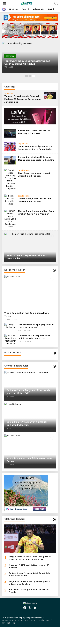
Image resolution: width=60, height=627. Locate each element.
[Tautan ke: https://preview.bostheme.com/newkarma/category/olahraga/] (54, 519)
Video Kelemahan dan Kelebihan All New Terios (26, 314)
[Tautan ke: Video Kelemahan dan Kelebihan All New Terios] (30, 292)
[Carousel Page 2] (30, 76)
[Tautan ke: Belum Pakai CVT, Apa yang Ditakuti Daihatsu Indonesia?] (10, 325)
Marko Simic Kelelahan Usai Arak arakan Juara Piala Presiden (36, 212)
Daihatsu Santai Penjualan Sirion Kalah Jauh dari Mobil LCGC (34, 336)
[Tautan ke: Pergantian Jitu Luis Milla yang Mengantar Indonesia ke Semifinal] (10, 159)
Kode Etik (21, 620)
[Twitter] (30, 608)
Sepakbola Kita (24, 170)
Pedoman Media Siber (40, 620)
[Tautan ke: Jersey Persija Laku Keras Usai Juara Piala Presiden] (10, 199)
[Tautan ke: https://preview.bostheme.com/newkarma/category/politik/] (54, 353)
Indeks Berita (8, 620)
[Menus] (4, 3)
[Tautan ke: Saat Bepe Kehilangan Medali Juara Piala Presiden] (10, 179)
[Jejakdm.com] (30, 3)
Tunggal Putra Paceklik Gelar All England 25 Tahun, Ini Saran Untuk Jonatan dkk (22, 99)
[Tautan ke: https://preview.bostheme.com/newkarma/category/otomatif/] (54, 270)
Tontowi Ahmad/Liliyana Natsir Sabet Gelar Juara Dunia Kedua (27, 62)
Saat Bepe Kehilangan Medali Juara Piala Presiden (34, 174)
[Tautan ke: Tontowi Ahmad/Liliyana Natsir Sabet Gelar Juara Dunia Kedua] (10, 146)
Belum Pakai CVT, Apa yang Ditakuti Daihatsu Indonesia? (36, 325)
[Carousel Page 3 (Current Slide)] (33, 76)
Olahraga (10, 56)
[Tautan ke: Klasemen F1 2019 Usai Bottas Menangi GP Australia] (10, 133)
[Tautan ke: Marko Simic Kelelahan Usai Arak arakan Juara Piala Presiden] (10, 218)
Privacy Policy (8, 623)
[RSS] (35, 608)
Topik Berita (9, 93)
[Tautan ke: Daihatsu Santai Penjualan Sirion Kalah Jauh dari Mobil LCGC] (10, 339)
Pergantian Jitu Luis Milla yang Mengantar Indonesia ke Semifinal (36, 158)
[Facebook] (25, 608)
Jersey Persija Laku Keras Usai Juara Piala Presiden (34, 200)
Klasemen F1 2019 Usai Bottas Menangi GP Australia (34, 132)
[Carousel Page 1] (26, 76)
